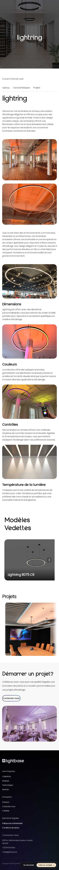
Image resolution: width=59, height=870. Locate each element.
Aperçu (6, 87)
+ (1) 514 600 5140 (8, 847)
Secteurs (5, 781)
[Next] (49, 560)
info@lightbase (9, 852)
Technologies (7, 785)
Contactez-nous (8, 806)
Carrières (5, 811)
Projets (36, 87)
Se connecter (28, 865)
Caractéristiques (21, 87)
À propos (5, 802)
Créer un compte (45, 865)
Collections (6, 776)
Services (5, 789)
